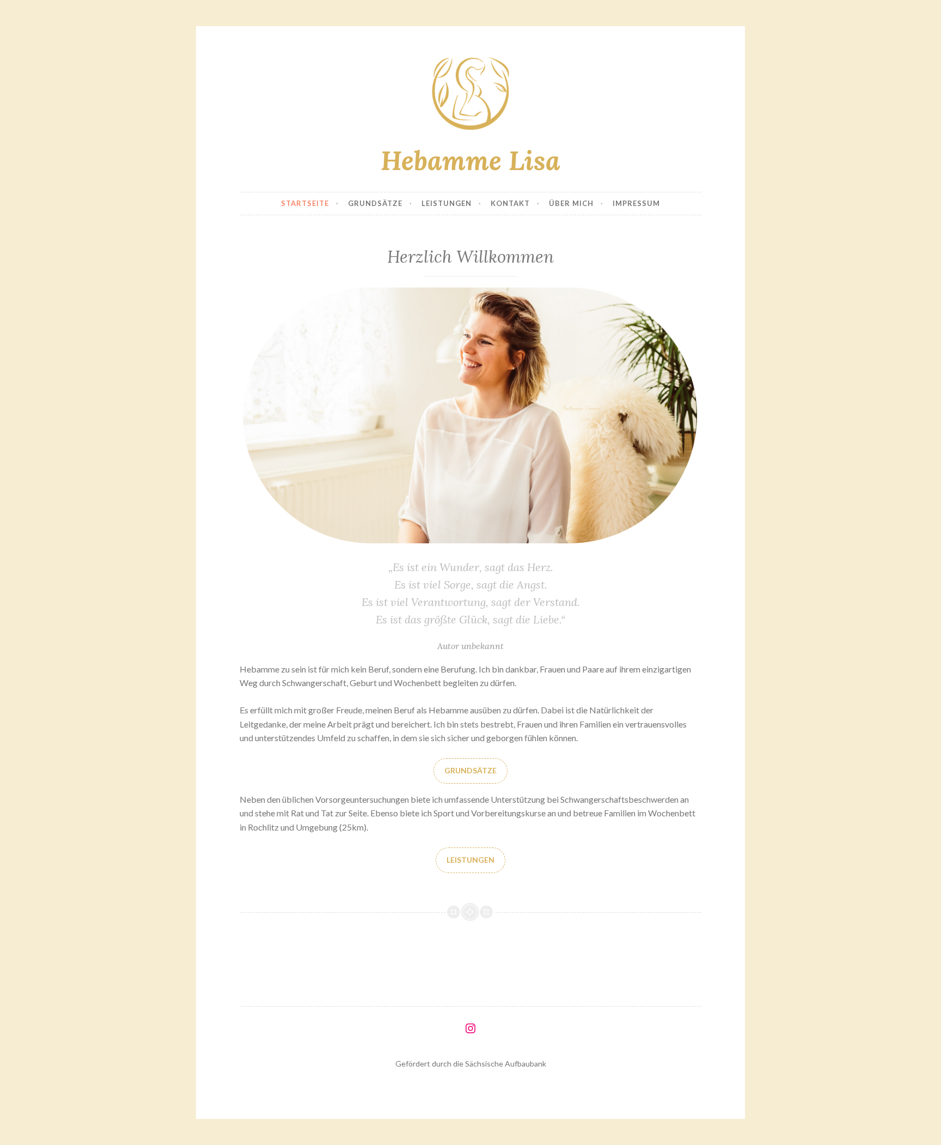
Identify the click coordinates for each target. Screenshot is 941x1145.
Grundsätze (375, 203)
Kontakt (510, 203)
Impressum (636, 203)
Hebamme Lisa (470, 160)
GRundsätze (470, 770)
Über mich (571, 203)
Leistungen (446, 203)
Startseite (305, 203)
